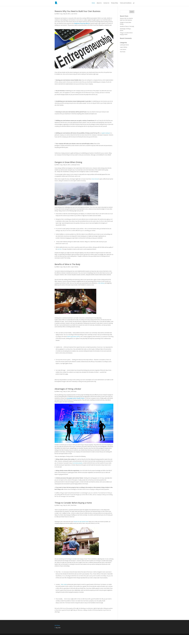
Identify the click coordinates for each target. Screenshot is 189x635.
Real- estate (64, 584)
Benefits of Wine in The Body (68, 264)
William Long (59, 13)
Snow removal (95, 179)
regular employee (106, 133)
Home (93, 3)
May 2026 (58, 627)
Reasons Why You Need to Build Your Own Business (78, 11)
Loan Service (74, 13)
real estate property (77, 463)
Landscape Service (75, 164)
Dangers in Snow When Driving (69, 162)
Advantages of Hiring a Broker (68, 388)
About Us (99, 3)
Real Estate (73, 391)
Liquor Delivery (74, 267)
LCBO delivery (101, 283)
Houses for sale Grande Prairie (81, 521)
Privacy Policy (114, 3)
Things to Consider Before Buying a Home (73, 502)
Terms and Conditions (125, 3)
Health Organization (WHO (73, 336)
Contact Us (106, 3)
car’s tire (59, 249)
